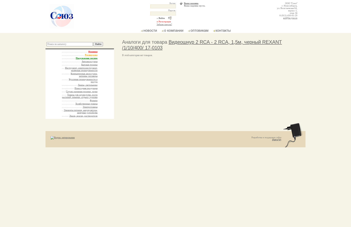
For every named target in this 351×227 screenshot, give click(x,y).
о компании (173, 30)
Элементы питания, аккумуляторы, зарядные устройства (81, 111)
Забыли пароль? (164, 24)
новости (150, 30)
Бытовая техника (89, 64)
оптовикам (199, 30)
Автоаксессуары (90, 61)
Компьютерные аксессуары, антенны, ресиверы (84, 74)
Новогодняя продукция (86, 88)
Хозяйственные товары (86, 103)
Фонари (94, 100)
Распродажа (91, 55)
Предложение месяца (87, 58)
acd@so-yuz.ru (290, 18)
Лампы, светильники (88, 85)
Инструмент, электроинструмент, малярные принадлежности (81, 69)
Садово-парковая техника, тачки (82, 91)
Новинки (93, 51)
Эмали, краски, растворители (83, 116)
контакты (223, 30)
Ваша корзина (191, 3)
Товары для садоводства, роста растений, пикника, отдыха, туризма (80, 95)
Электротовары (90, 107)
